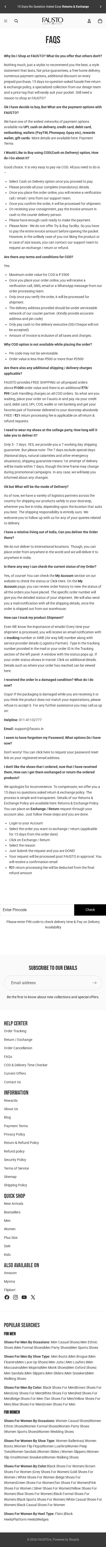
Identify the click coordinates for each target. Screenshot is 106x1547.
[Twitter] (33, 1297)
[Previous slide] (5, 6)
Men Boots (59, 1356)
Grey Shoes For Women (51, 1472)
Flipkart (10, 1290)
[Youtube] (24, 1297)
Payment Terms (16, 1126)
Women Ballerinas (69, 1441)
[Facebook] (7, 1297)
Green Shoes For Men (59, 1404)
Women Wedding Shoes (56, 1432)
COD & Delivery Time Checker (26, 1065)
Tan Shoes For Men (59, 1399)
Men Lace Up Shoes (32, 1362)
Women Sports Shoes (21, 1432)
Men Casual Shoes (65, 1342)
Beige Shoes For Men (27, 1399)
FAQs (8, 1057)
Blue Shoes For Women (34, 1494)
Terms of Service (16, 1168)
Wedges (42, 1519)
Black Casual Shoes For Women (41, 1505)
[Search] (16, 21)
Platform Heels (24, 1519)
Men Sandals (14, 1373)
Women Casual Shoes (72, 1421)
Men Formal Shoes (29, 1348)
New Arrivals (13, 1204)
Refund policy (14, 1151)
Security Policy (15, 1160)
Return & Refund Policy (21, 1143)
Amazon (10, 1273)
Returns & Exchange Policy (78, 803)
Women (10, 1229)
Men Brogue (78, 1356)
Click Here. (58, 581)
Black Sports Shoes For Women (41, 1499)
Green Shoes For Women (35, 1483)
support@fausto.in (29, 729)
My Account (64, 576)
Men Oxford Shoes (82, 1367)
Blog (7, 1117)
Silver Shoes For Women (52, 1488)
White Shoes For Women (36, 1477)
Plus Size (11, 1238)
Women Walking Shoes (61, 1457)
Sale (7, 1246)
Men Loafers (75, 1362)
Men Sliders (55, 1373)
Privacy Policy (14, 1134)
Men (7, 1221)
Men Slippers (35, 1373)
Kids (7, 1255)
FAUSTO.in (45, 1539)
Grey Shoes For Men (26, 1393)
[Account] (89, 21)
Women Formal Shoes (41, 1426)
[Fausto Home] (53, 21)
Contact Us (12, 1082)
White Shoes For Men (59, 1393)
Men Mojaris (30, 1367)
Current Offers (15, 1073)
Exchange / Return (45, 809)
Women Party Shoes (73, 1426)
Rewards (11, 1100)
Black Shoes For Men (59, 1387)
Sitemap (10, 1177)
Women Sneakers (30, 1457)
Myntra (9, 1281)
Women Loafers (54, 1446)
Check (90, 910)
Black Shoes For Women (65, 1466)
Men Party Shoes (57, 1348)
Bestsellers (12, 1212)
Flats (59, 1514)
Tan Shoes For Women (71, 1483)
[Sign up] (94, 983)
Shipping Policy (15, 1185)
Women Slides (49, 1452)
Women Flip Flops (28, 1446)
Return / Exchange (18, 1040)
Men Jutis (56, 1362)
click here (43, 752)
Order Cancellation (18, 1048)
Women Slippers (74, 1452)
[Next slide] (100, 6)
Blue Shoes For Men (27, 1404)
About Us (11, 1109)
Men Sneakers (76, 1373)
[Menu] (5, 21)
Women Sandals (24, 1452)
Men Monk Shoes (54, 1367)
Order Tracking (15, 1031)
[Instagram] (15, 1297)
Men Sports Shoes (84, 1348)
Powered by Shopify (66, 1539)
